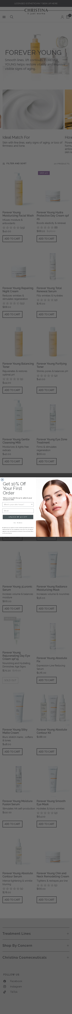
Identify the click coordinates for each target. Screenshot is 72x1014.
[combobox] (17, 504)
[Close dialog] (2, 479)
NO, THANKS (18, 522)
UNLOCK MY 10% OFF (18, 517)
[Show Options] (32, 504)
